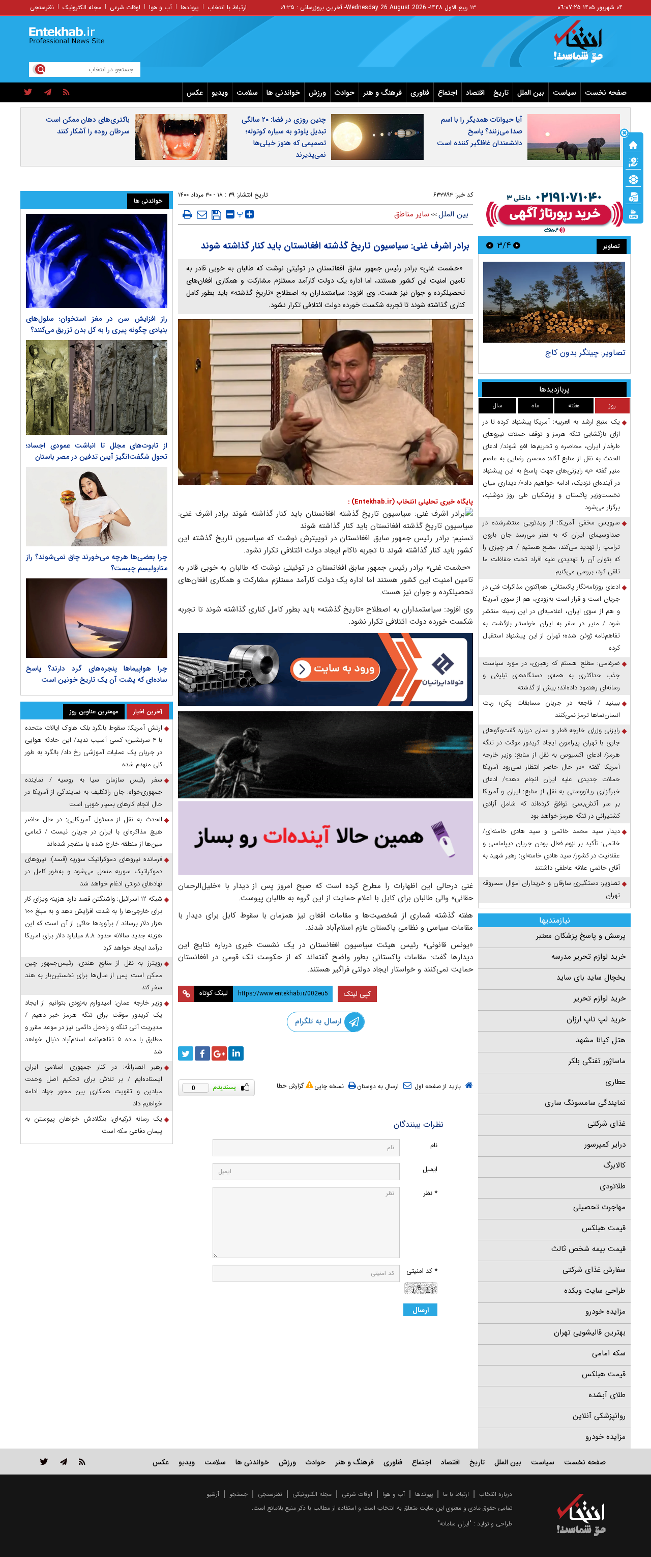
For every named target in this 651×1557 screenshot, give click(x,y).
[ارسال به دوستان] (202, 214)
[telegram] (48, 92)
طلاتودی (613, 1186)
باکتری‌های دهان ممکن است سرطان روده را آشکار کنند (88, 125)
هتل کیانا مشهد (601, 1040)
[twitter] (28, 92)
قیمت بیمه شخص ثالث (588, 1249)
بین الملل (530, 92)
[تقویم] (633, 196)
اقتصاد (475, 92)
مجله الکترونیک (82, 7)
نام (433, 1145)
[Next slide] (489, 245)
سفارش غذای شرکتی (594, 1270)
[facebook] (202, 1053)
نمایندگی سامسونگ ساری (585, 1103)
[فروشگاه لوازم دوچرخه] (325, 754)
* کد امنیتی (421, 1271)
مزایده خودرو (605, 1311)
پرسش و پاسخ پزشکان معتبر (581, 936)
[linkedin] (236, 1053)
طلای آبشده (607, 1395)
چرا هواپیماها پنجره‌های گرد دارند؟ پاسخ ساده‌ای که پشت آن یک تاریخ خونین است (96, 674)
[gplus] (219, 1053)
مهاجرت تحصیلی (599, 1207)
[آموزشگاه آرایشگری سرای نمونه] (325, 838)
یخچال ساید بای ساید (591, 977)
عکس (195, 92)
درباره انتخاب (495, 1494)
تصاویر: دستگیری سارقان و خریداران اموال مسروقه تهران (551, 889)
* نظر (430, 1193)
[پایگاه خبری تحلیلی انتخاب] (586, 46)
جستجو (238, 1494)
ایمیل (430, 1169)
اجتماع (447, 92)
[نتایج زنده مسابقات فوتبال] (633, 213)
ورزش (317, 92)
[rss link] (82, 1462)
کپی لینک (357, 993)
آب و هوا (160, 7)
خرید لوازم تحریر (600, 998)
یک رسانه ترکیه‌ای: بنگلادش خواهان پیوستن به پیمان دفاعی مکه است (93, 1125)
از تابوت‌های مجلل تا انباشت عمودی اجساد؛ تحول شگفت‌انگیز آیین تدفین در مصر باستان (96, 451)
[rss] (66, 92)
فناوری (419, 92)
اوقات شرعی (125, 7)
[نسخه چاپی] (187, 214)
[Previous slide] (516, 245)
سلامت (247, 92)
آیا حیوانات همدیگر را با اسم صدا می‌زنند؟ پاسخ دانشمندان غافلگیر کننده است (479, 131)
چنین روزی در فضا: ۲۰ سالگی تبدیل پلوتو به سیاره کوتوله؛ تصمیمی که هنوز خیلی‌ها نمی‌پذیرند (284, 137)
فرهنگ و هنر (382, 92)
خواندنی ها (283, 92)
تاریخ (501, 92)
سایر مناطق (411, 214)
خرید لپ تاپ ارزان (596, 1019)
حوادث (344, 92)
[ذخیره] (216, 215)
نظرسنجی (42, 7)
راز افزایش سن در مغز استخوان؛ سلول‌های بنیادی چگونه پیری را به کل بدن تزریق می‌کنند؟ (96, 324)
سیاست (564, 92)
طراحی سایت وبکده (595, 1291)
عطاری (615, 1082)
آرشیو (212, 1494)
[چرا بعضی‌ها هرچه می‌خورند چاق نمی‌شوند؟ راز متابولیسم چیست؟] (96, 506)
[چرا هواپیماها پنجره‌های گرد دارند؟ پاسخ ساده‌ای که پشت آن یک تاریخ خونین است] (96, 618)
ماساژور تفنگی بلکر (597, 1061)
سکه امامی (609, 1353)
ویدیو (220, 92)
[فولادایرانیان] (325, 669)
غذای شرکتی (606, 1124)
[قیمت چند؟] (633, 161)
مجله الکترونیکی (312, 1494)
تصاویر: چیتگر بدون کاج (585, 352)
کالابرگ (614, 1165)
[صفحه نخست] (633, 144)
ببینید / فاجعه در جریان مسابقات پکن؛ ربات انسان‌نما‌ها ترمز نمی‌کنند (551, 709)
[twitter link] (44, 1462)
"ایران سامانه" (454, 1523)
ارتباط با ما (456, 1494)
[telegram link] (63, 1462)
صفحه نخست (606, 92)
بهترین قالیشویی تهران (590, 1332)
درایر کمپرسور (605, 1144)
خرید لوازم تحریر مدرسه (588, 957)
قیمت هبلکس (604, 1228)
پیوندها (190, 7)
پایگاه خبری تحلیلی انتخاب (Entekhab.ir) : (410, 501)
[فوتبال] (633, 178)
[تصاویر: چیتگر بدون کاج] (554, 302)
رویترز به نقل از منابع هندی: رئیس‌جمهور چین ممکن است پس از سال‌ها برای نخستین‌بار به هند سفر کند (93, 975)
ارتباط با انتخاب (227, 7)
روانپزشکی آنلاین (599, 1416)
